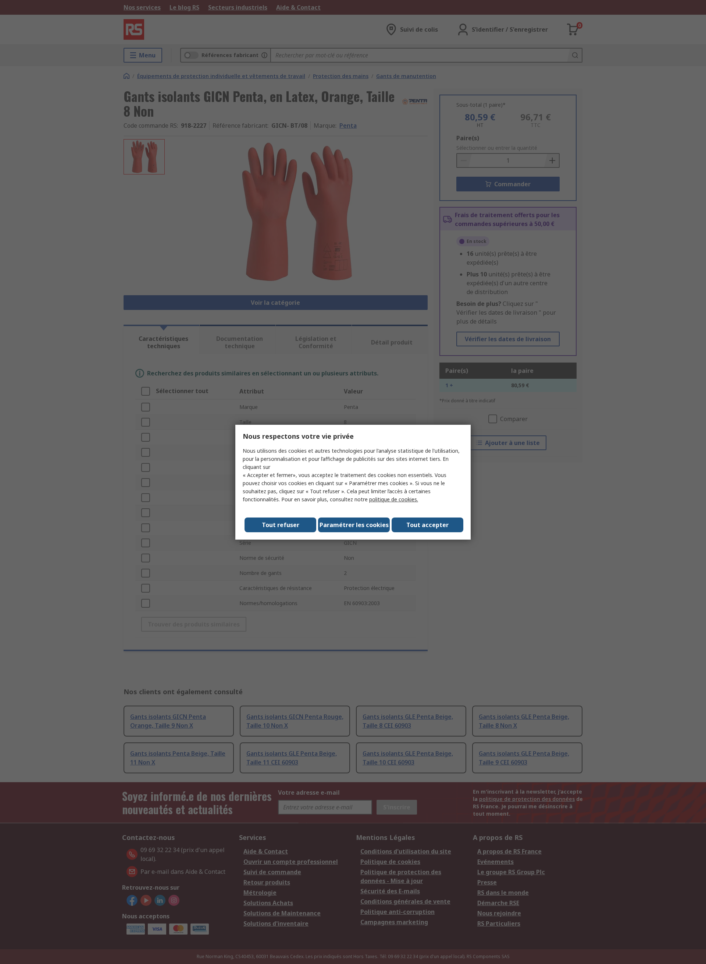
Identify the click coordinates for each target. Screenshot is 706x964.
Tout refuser (280, 525)
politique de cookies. (393, 499)
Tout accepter (427, 525)
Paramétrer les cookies (354, 525)
